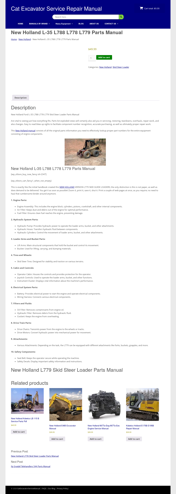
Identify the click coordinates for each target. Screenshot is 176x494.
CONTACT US (110, 23)
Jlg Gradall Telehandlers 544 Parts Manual (30, 466)
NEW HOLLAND (67, 187)
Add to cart (104, 57)
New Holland (25, 39)
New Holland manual (25, 130)
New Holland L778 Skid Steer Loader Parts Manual (35, 456)
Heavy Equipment (63, 23)
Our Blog (51, 488)
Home (14, 39)
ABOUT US (94, 23)
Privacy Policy (62, 488)
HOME (20, 23)
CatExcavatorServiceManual (28, 488)
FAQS (44, 488)
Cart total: (152, 8)
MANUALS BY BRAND (38, 23)
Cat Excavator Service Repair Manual (56, 8)
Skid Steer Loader (121, 67)
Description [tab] (21, 97)
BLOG (81, 23)
